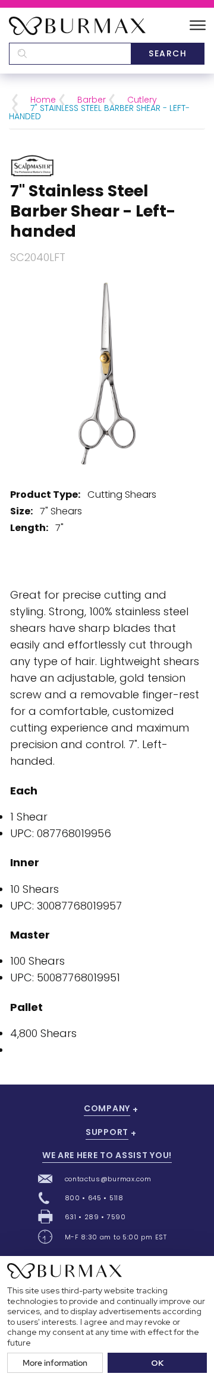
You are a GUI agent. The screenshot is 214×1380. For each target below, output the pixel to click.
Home (43, 100)
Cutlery (142, 100)
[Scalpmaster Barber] (32, 164)
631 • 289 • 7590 (95, 1217)
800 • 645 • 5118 (94, 1198)
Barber (91, 100)
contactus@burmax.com (108, 1179)
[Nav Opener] (197, 25)
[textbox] (70, 54)
